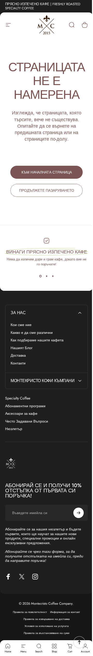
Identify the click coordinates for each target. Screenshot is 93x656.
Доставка (18, 355)
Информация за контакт (63, 615)
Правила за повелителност (28, 615)
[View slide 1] (40, 276)
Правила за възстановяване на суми (44, 636)
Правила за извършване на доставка (44, 622)
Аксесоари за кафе (21, 413)
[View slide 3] (53, 276)
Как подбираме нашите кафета (37, 340)
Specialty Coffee (17, 398)
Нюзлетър (13, 429)
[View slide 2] (46, 276)
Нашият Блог (22, 348)
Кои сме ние (21, 325)
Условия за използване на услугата (44, 629)
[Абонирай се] (74, 516)
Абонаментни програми (25, 406)
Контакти (18, 363)
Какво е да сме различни (32, 332)
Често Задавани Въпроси (26, 421)
